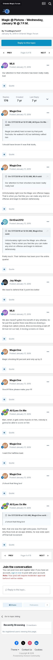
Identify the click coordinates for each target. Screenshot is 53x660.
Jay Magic (15, 280)
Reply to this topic (26, 43)
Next (43, 53)
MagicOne (15, 111)
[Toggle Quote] (6, 122)
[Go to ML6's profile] (5, 65)
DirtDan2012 (17, 220)
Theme (14, 649)
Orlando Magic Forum (28, 33)
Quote (11, 86)
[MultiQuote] (4, 86)
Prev (9, 53)
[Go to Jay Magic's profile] (5, 282)
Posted (20, 67)
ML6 (12, 63)
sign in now (16, 573)
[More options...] (48, 65)
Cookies (38, 649)
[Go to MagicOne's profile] (5, 113)
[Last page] (49, 53)
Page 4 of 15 (26, 53)
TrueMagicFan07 (13, 31)
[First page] (4, 53)
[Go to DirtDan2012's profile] (5, 222)
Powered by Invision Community (26, 656)
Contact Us (27, 649)
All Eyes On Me (39, 122)
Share (13, 605)
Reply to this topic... (16, 589)
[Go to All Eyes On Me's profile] (5, 412)
